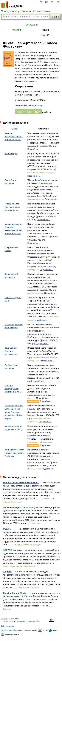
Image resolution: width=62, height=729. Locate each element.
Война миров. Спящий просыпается (11, 351)
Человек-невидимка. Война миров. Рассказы (14, 136)
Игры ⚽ (45, 35)
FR (57, 2)
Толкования (31, 24)
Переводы (17, 30)
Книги (45, 30)
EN (41, 2)
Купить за (28, 111)
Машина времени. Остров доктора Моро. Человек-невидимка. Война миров (14, 412)
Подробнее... (33, 149)
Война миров (11, 153)
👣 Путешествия (7, 626)
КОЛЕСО (7, 550)
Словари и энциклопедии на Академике (26, 11)
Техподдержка (19, 621)
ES (52, 2)
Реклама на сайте (32, 621)
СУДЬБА (7, 571)
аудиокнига (33, 401)
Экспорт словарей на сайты (11, 630)
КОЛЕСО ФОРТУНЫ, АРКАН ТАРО (21, 482)
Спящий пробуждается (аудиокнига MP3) (13, 388)
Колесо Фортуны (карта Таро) (19, 507)
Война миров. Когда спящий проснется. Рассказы (14, 452)
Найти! (55, 17)
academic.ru (11, 5)
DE (46, 2)
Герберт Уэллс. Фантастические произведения (12, 207)
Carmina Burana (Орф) (14, 593)
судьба (7, 529)
